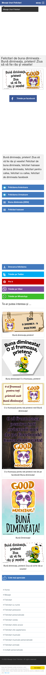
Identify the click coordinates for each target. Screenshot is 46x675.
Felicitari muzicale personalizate (18, 639)
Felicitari (8, 599)
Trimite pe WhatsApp (17, 296)
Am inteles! (37, 668)
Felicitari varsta (11, 619)
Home (7, 589)
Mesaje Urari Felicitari (11, 2)
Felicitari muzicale (12, 634)
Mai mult (7, 673)
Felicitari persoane (12, 609)
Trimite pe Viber (15, 289)
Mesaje (7, 594)
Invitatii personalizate (13, 649)
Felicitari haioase (16, 210)
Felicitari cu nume (12, 604)
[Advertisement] (23, 30)
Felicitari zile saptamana (15, 629)
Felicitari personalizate (14, 614)
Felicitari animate (11, 644)
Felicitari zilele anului (13, 624)
